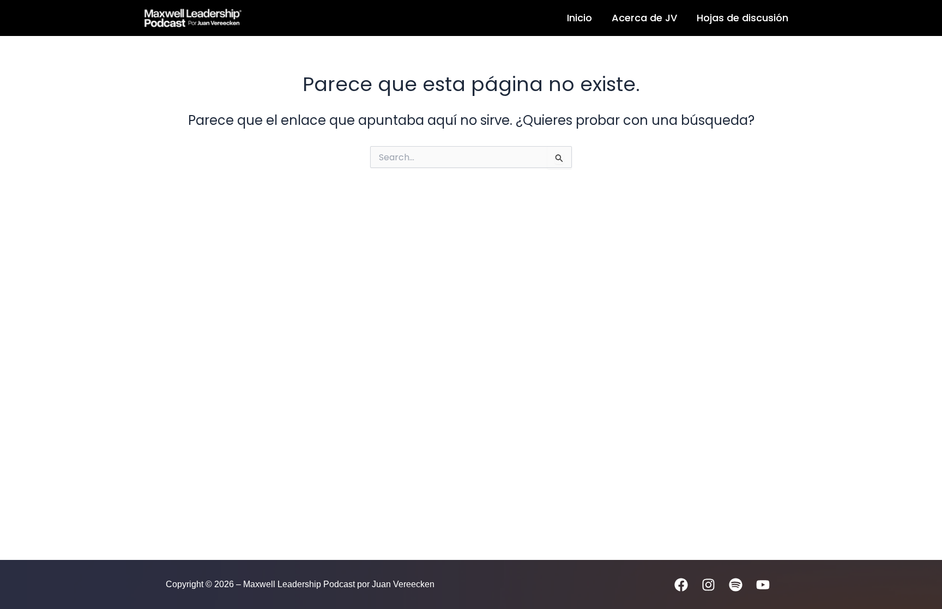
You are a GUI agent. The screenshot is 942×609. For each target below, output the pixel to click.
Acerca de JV (644, 18)
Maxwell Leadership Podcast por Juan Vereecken (360, 18)
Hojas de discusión (742, 18)
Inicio (579, 18)
